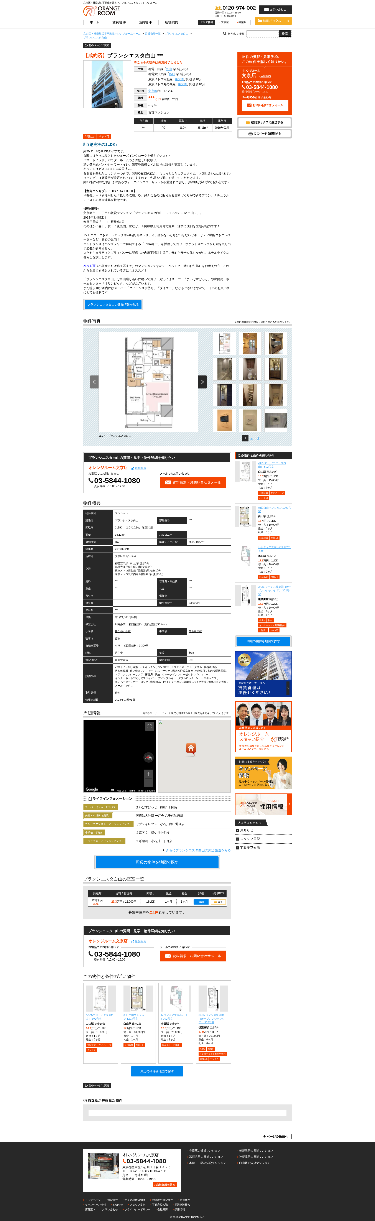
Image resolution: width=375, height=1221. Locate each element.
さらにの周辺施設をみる (198, 850)
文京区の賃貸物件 (135, 1199)
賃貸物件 (112, 1199)
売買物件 (185, 1199)
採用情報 (179, 1209)
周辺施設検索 (182, 1204)
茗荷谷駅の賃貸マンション (206, 1156)
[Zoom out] (148, 782)
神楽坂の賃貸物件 (162, 1199)
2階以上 (89, 136)
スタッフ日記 (250, 839)
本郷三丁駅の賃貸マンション (207, 1163)
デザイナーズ (104, 1045)
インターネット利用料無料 (213, 1054)
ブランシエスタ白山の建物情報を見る (113, 304)
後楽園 (179, 79)
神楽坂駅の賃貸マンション (256, 1156)
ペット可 (104, 136)
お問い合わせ (110, 1209)
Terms (132, 791)
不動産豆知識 (250, 847)
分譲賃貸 (91, 1045)
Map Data (122, 791)
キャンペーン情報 (95, 1204)
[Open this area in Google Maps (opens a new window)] (92, 789)
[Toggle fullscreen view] (149, 726)
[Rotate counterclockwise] (144, 757)
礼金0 (202, 1049)
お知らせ (246, 830)
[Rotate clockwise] (152, 757)
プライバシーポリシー (138, 1209)
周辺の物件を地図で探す (157, 862)
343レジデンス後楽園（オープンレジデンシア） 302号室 (212, 1019)
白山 (169, 69)
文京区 (152, 91)
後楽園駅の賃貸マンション (256, 1150)
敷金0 (211, 1049)
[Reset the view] (148, 757)
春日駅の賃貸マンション (204, 1150)
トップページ (93, 1199)
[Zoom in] (148, 774)
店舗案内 (265, 76)
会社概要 (162, 1209)
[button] (191, 750)
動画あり (166, 1045)
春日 (172, 74)
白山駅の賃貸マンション (254, 1163)
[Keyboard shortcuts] (112, 790)
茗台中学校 (195, 631)
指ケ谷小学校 (123, 631)
